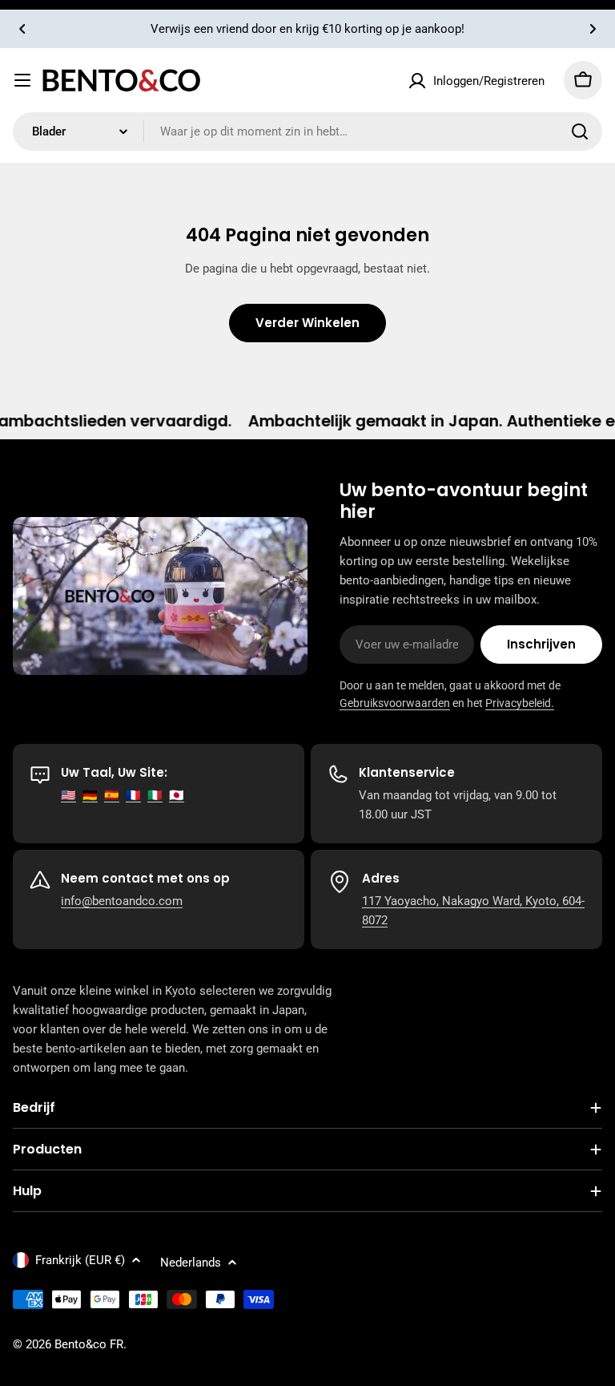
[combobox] (307, 131)
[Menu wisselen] (22, 80)
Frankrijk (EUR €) (80, 1260)
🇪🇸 (111, 795)
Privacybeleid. (519, 703)
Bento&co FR (88, 1344)
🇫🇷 (133, 795)
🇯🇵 (176, 795)
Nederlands (190, 1262)
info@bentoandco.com (122, 901)
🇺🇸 (68, 795)
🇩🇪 (90, 795)
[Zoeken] (579, 131)
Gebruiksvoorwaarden (395, 703)
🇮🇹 (155, 795)
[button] (22, 28)
